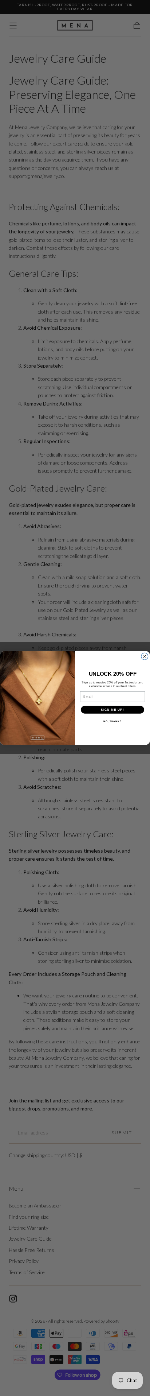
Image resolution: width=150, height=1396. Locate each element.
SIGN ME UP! (112, 709)
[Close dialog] (144, 656)
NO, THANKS (112, 721)
